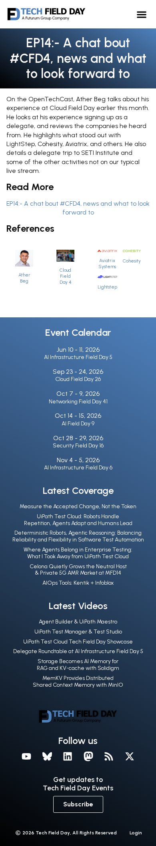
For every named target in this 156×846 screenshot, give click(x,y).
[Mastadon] (88, 756)
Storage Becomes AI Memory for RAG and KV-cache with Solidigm (78, 665)
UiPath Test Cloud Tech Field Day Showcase (78, 641)
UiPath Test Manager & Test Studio (78, 631)
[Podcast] (109, 756)
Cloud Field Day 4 (65, 276)
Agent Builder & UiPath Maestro (78, 621)
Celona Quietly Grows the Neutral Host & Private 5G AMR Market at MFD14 (78, 570)
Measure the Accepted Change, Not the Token (78, 506)
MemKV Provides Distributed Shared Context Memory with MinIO (78, 681)
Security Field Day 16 (78, 445)
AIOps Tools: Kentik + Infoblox (78, 582)
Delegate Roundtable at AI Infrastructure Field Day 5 (78, 651)
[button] (142, 14)
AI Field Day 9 (78, 423)
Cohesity (132, 261)
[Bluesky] (47, 756)
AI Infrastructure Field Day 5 (78, 357)
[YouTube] (26, 756)
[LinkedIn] (67, 756)
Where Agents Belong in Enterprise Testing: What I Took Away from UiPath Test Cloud (78, 553)
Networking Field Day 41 (78, 401)
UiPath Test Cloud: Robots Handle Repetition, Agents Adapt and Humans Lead (78, 520)
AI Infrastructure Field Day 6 (78, 467)
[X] (129, 756)
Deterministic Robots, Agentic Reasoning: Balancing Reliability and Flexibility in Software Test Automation (78, 536)
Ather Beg (24, 278)
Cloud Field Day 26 (78, 379)
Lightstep (107, 287)
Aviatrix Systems (107, 263)
